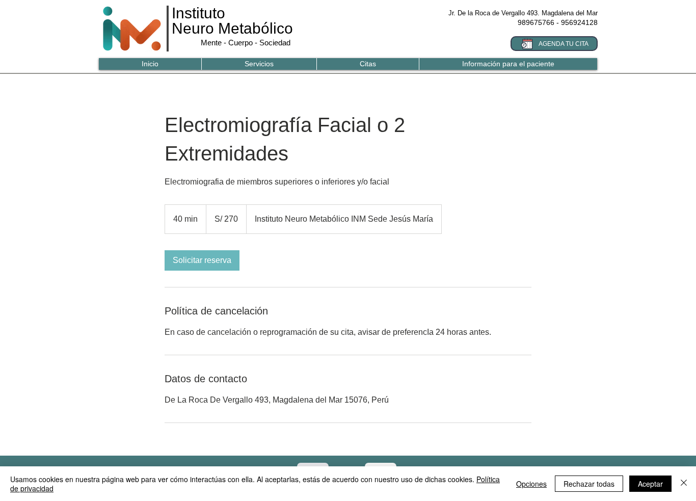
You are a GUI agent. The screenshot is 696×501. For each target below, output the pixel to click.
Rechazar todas (589, 484)
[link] (202, 260)
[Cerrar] (684, 483)
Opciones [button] (531, 484)
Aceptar (650, 484)
